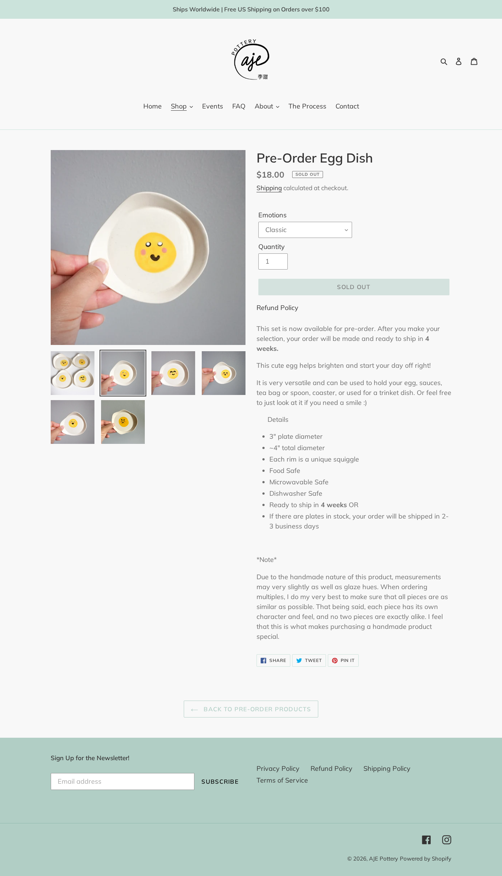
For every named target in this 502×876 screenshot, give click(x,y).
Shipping (269, 188)
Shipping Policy (386, 768)
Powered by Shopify (425, 858)
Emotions (272, 215)
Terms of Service (282, 780)
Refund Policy (277, 307)
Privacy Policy (278, 768)
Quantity (271, 246)
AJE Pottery (383, 858)
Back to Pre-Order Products (256, 709)
